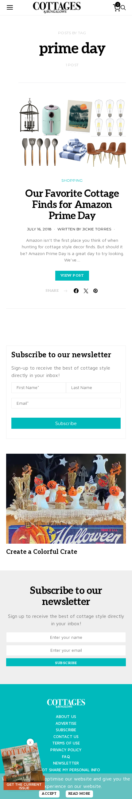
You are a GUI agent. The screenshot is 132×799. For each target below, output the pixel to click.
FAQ (66, 756)
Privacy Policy (65, 750)
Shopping (72, 180)
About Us (66, 716)
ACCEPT (49, 794)
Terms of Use (66, 743)
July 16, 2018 (39, 229)
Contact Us (66, 736)
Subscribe (66, 423)
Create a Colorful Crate (41, 552)
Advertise (66, 723)
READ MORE (79, 794)
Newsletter (66, 763)
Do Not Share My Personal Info (66, 770)
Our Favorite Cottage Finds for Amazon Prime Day (72, 205)
